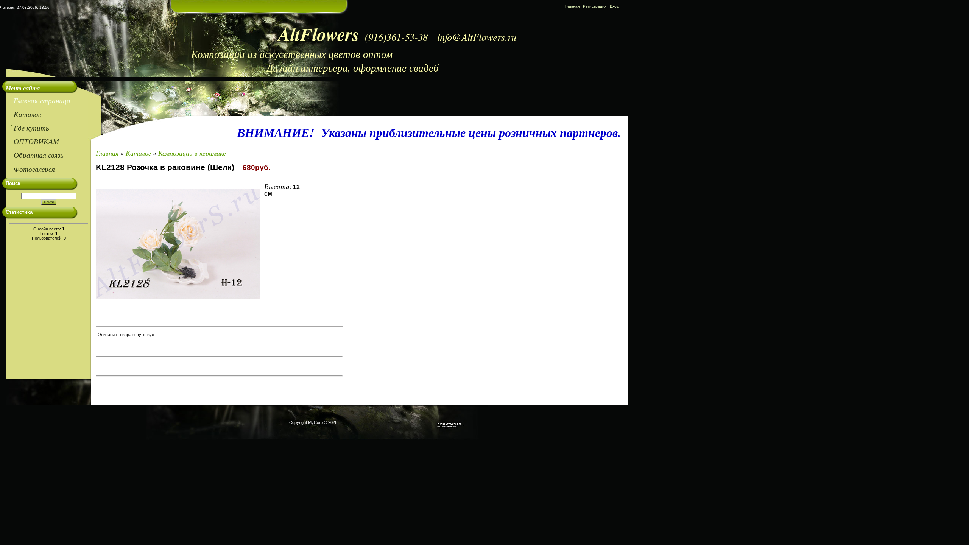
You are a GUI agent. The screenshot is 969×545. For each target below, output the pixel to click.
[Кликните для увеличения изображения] (178, 244)
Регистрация (594, 6)
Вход (614, 6)
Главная (572, 6)
